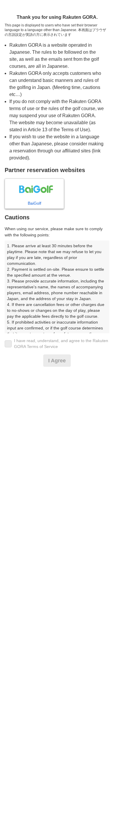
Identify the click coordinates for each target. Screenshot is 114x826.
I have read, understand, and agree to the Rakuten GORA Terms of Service (61, 343)
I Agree (57, 361)
